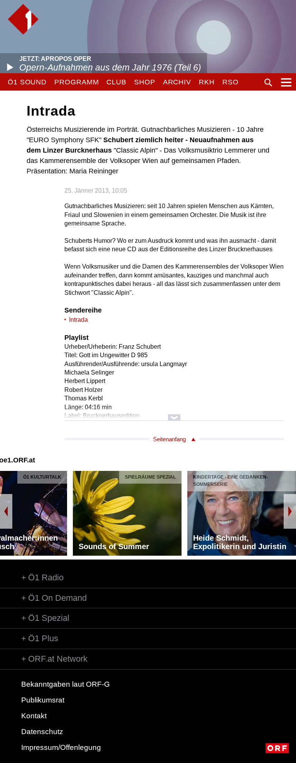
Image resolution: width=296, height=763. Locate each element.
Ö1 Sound (27, 82)
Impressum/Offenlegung (61, 747)
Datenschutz (42, 732)
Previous (6, 511)
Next (290, 511)
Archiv (177, 82)
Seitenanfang (169, 439)
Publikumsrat (42, 700)
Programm (76, 82)
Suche (268, 82)
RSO (230, 82)
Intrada (78, 319)
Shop (144, 82)
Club (116, 82)
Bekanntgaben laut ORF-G (65, 684)
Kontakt (34, 716)
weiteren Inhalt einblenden (174, 414)
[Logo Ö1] (23, 19)
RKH (207, 82)
